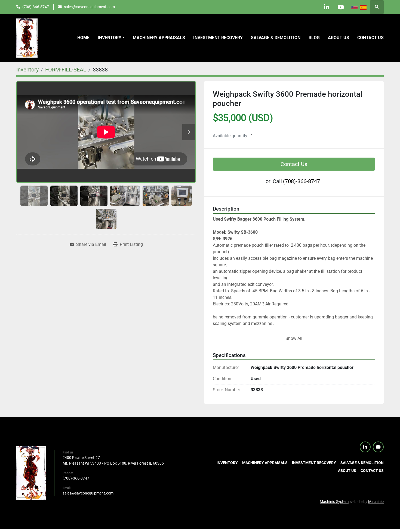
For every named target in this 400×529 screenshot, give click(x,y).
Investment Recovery (218, 37)
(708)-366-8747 (35, 7)
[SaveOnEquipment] (31, 473)
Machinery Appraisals (159, 37)
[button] (111, 38)
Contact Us (294, 164)
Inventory (109, 37)
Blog (314, 37)
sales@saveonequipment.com (89, 7)
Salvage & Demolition (275, 37)
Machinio (376, 501)
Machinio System (334, 501)
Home (83, 37)
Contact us (370, 37)
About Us (338, 37)
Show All (293, 338)
